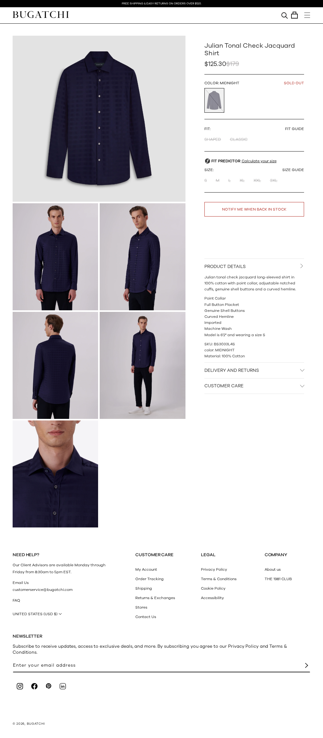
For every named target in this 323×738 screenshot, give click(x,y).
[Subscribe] (307, 665)
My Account (146, 569)
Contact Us (145, 616)
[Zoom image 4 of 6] (55, 365)
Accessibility (212, 597)
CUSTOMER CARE (224, 386)
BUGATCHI (36, 724)
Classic (239, 139)
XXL (257, 180)
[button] (294, 15)
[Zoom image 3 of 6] (142, 256)
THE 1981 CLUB (278, 578)
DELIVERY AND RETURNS (231, 370)
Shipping (143, 588)
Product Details (225, 267)
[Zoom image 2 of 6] (55, 256)
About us (273, 569)
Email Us (21, 582)
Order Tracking (149, 578)
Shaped (212, 139)
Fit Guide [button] (294, 128)
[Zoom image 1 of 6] (99, 119)
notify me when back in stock (254, 209)
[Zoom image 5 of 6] (142, 365)
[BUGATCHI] (41, 14)
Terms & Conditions (219, 578)
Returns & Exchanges (155, 597)
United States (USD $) (35, 613)
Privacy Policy (214, 569)
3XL (274, 180)
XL (242, 180)
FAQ (16, 600)
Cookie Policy (213, 588)
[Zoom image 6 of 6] (55, 473)
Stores (141, 607)
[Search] (284, 15)
